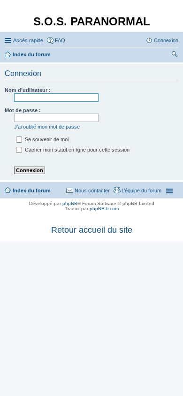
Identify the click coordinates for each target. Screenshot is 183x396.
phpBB (69, 203)
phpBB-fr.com (104, 208)
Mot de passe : (23, 110)
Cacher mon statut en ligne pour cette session (76, 149)
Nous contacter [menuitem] (92, 190)
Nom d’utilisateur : (28, 90)
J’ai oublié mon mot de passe (47, 126)
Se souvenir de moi (46, 139)
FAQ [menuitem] (60, 40)
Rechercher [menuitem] (174, 55)
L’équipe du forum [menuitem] (141, 190)
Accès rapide (28, 40)
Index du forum (32, 190)
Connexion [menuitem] (166, 40)
